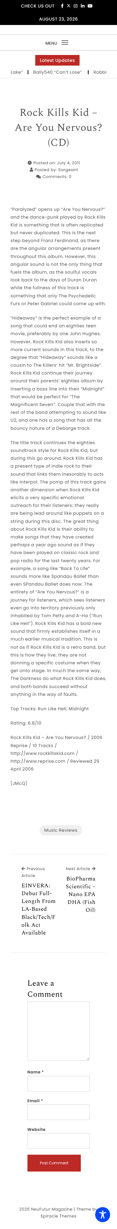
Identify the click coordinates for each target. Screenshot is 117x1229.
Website (36, 1129)
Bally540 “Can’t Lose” (53, 72)
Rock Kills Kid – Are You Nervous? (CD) (59, 128)
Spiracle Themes (58, 1216)
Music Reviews (60, 830)
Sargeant (68, 170)
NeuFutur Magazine (51, 1209)
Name (35, 1072)
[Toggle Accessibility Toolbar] (103, 1215)
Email (35, 1101)
